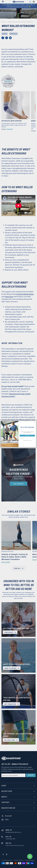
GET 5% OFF (27, 435)
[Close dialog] (35, 422)
